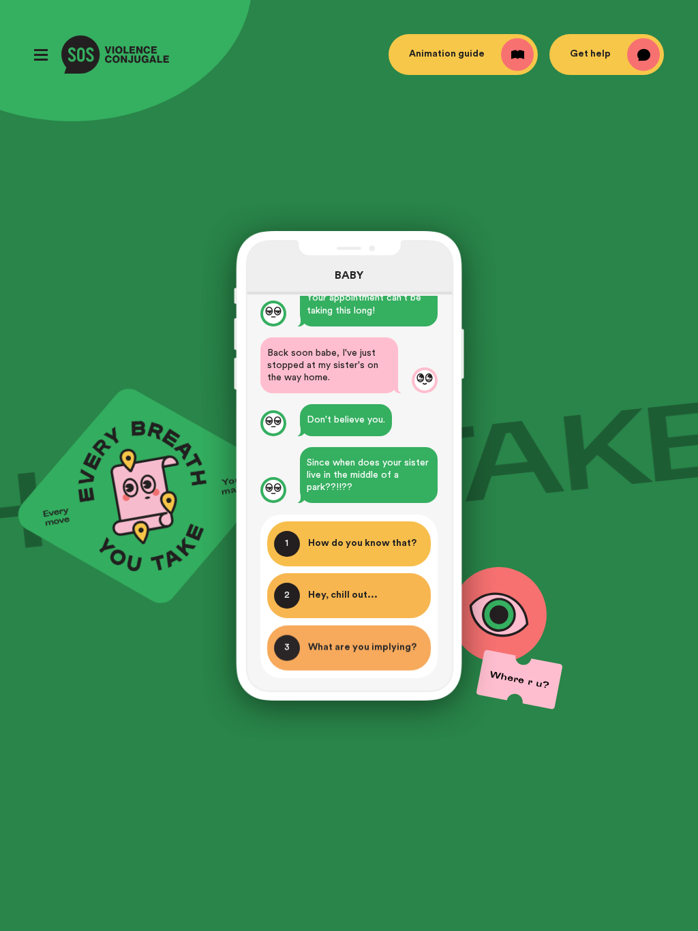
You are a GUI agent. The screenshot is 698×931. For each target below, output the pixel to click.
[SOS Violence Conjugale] (115, 54)
